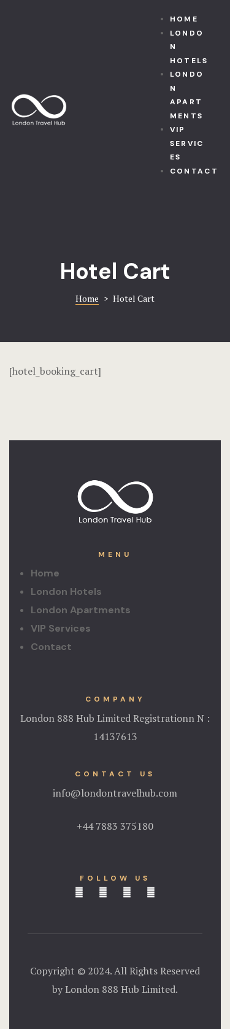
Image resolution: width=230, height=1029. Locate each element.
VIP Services (61, 628)
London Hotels (66, 591)
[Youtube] (151, 892)
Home (45, 573)
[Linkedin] (103, 892)
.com (166, 793)
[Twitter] (127, 892)
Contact (51, 646)
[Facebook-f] (79, 892)
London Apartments (81, 609)
